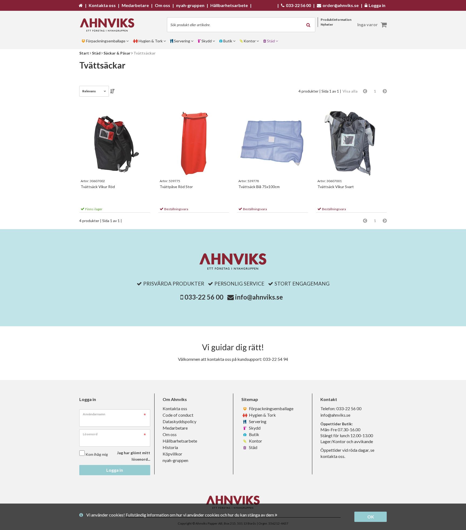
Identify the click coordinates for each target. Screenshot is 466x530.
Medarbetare (175, 427)
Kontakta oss (175, 408)
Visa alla (350, 91)
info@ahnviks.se (259, 297)
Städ (252, 447)
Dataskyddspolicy (179, 421)
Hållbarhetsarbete (180, 440)
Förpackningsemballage (270, 408)
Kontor (255, 440)
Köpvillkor (172, 453)
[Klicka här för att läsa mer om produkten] (114, 142)
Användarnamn (94, 414)
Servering (257, 421)
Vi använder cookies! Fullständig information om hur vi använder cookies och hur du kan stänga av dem (180, 514)
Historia (170, 447)
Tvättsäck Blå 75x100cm (259, 186)
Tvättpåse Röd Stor (176, 186)
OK (370, 516)
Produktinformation (336, 20)
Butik (253, 434)
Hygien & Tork (262, 414)
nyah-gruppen (175, 460)
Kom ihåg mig (96, 454)
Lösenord (90, 434)
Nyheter (327, 24)
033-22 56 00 (203, 297)
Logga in (114, 470)
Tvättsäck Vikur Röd (98, 186)
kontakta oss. (332, 456)
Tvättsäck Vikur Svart (335, 186)
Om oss (170, 434)
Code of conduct (178, 414)
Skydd (254, 427)
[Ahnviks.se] (109, 25)
